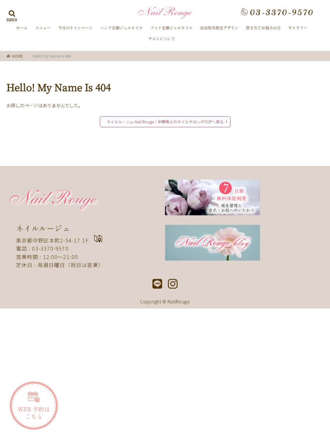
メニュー (43, 28)
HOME (17, 56)
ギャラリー (297, 28)
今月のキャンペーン (75, 28)
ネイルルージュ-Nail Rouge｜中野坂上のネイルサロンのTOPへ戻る (165, 121)
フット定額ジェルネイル (171, 28)
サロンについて (161, 39)
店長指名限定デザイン (219, 28)
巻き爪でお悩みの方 (263, 28)
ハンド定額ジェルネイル (121, 28)
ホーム (22, 28)
